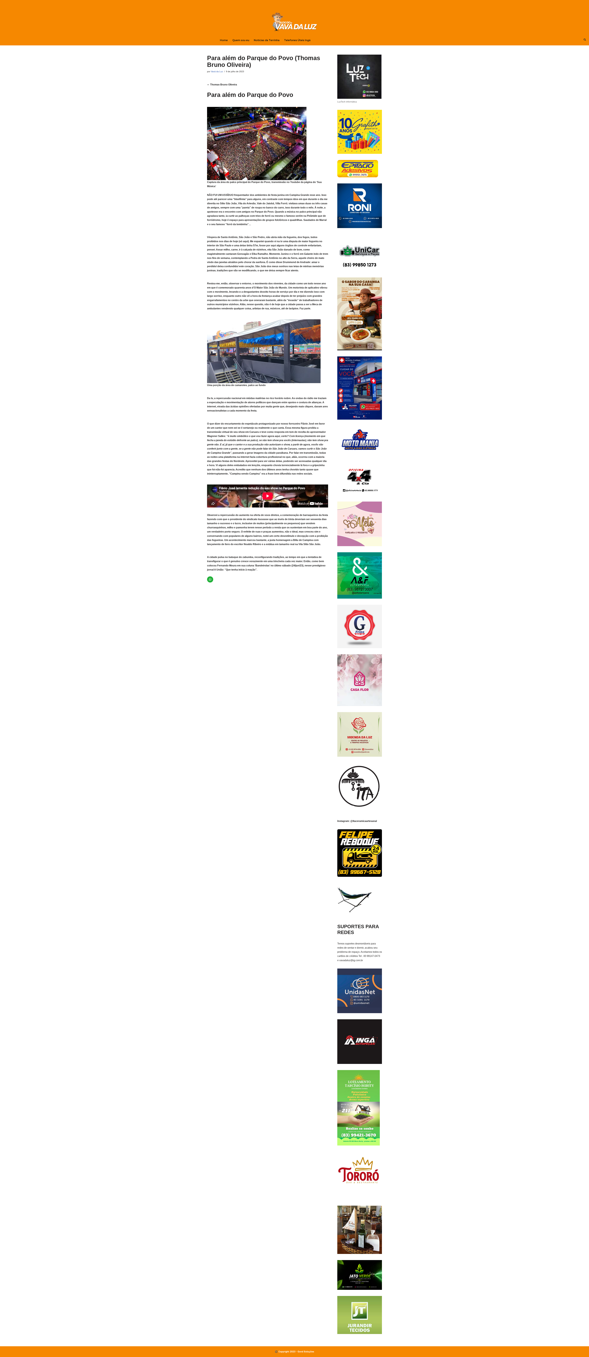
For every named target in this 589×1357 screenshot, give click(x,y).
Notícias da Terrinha (266, 40)
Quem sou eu (240, 40)
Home (224, 40)
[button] (267, 147)
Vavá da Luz (217, 71)
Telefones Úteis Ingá (297, 40)
